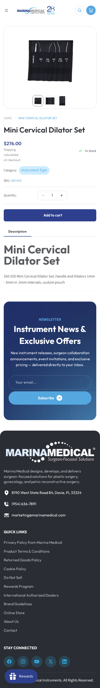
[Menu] (6, 10)
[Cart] (91, 10)
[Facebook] (9, 661)
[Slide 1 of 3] (38, 101)
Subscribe (46, 398)
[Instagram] (23, 661)
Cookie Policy (15, 568)
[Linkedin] (64, 661)
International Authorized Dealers (31, 595)
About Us (11, 621)
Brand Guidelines (18, 604)
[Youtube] (36, 661)
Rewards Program (18, 586)
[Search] (79, 10)
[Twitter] (50, 661)
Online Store (14, 612)
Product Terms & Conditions (27, 551)
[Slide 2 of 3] (50, 101)
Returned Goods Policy (22, 560)
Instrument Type (34, 170)
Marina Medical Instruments (40, 680)
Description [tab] (17, 231)
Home (8, 118)
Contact (10, 630)
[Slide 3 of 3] (62, 101)
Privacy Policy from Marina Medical (33, 542)
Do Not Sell (13, 577)
